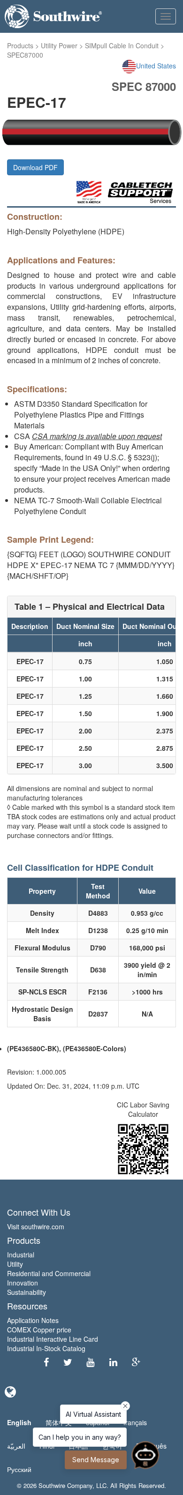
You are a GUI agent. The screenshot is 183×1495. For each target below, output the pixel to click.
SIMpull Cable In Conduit (122, 45)
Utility (15, 1264)
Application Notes (33, 1320)
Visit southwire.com (35, 1226)
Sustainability (26, 1292)
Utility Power (59, 45)
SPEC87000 (25, 55)
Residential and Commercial (49, 1273)
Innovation (22, 1282)
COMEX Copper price (39, 1329)
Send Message (95, 1460)
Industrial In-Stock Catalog (46, 1348)
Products (20, 45)
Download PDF (35, 167)
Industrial (20, 1254)
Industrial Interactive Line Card (52, 1339)
